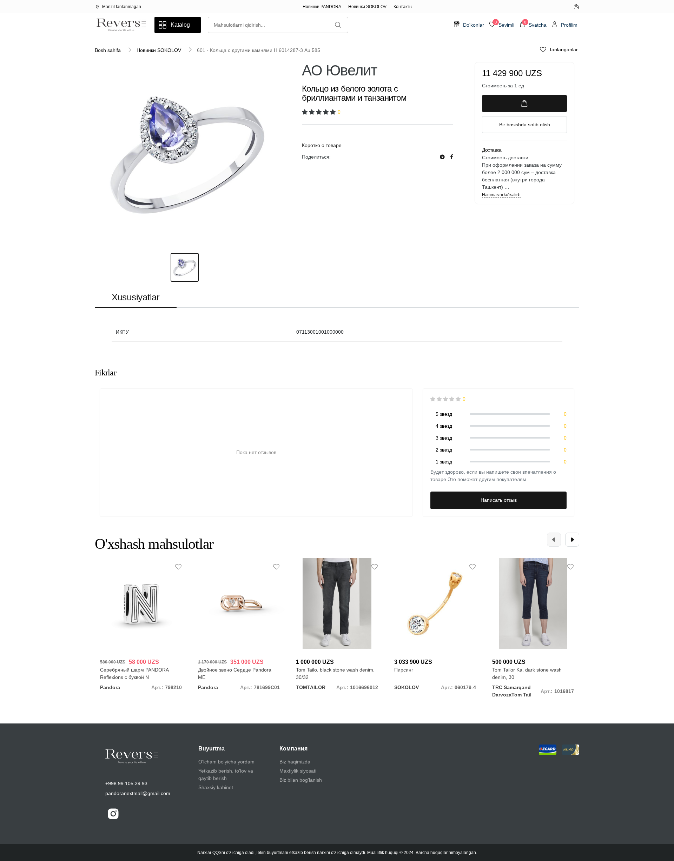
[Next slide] (572, 540)
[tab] (136, 297)
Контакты (403, 6)
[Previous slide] (554, 540)
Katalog (180, 25)
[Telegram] (442, 157)
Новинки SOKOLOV (367, 6)
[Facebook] (451, 157)
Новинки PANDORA (322, 6)
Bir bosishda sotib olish (524, 124)
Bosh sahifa (108, 50)
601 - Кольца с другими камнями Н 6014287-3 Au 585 (258, 50)
